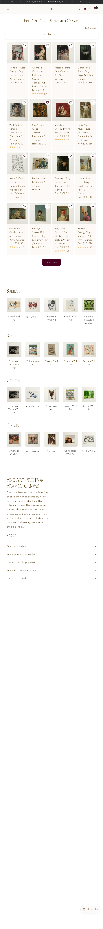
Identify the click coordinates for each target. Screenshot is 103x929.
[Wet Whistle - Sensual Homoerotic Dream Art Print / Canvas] (17, 110)
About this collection (16, 546)
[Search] (79, 9)
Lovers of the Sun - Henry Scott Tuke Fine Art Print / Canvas (85, 186)
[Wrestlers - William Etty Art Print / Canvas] (63, 110)
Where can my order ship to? (21, 554)
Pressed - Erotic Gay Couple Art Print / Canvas (62, 73)
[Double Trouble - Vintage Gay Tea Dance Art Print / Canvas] (17, 52)
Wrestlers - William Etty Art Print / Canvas (62, 129)
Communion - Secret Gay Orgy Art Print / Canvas (85, 73)
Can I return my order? (18, 578)
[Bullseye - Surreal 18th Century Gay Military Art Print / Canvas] (40, 213)
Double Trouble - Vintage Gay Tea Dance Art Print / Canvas (17, 73)
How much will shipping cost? (21, 562)
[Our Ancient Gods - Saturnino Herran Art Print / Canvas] (40, 110)
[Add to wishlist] (24, 45)
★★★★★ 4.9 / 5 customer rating (55, 2)
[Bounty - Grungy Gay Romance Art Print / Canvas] (85, 213)
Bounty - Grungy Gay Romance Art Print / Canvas (85, 234)
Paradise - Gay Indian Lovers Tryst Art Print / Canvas (62, 184)
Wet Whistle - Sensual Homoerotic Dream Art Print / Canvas (16, 133)
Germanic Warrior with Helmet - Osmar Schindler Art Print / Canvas (39, 77)
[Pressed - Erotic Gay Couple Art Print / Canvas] (63, 52)
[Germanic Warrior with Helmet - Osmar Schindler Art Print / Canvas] (40, 52)
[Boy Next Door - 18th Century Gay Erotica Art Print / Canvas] (63, 213)
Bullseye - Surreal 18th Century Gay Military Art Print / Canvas (40, 236)
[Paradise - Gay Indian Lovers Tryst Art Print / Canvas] (63, 163)
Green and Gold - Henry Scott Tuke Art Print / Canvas (16, 234)
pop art (27, 514)
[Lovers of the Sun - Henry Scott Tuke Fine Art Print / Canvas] (85, 163)
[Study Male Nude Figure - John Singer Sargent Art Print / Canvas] (85, 110)
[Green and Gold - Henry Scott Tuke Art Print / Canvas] (17, 213)
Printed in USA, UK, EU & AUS (24, 2)
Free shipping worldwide (83, 2)
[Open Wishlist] (89, 9)
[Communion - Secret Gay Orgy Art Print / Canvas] (85, 52)
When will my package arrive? (21, 570)
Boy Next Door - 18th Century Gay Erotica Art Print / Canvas (62, 236)
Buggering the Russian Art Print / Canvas (40, 182)
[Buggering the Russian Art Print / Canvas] (40, 163)
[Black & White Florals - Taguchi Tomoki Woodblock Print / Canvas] (17, 163)
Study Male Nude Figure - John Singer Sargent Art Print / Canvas (85, 133)
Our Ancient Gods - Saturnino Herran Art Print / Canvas (39, 133)
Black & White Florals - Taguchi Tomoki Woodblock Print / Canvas (17, 186)
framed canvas (27, 496)
